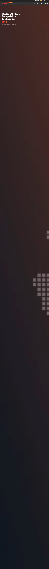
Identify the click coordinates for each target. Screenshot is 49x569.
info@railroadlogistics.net (44, 0)
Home (34, 3)
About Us (38, 3)
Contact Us (46, 3)
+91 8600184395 (37, 0)
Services (42, 3)
